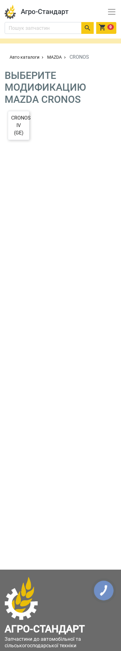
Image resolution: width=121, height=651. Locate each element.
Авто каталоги (27, 57)
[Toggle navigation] (111, 11)
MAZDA (57, 57)
